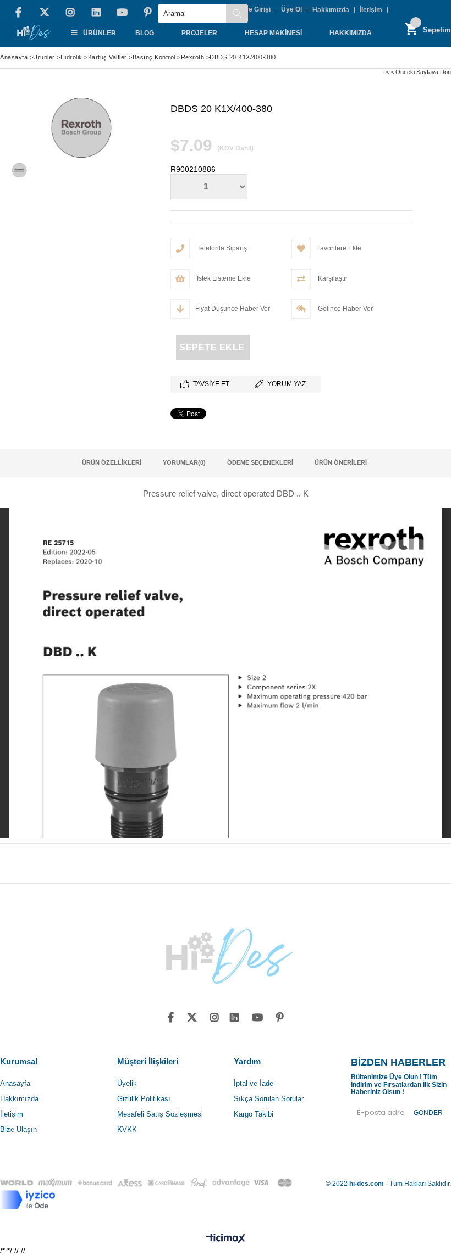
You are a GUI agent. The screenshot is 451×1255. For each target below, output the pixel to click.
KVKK (127, 1129)
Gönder (428, 1113)
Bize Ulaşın (18, 1129)
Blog (144, 33)
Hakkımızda (330, 10)
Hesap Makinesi (273, 33)
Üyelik (127, 1083)
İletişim (371, 10)
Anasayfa (15, 1083)
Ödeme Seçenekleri (260, 462)
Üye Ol (291, 9)
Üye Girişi (255, 9)
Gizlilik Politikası (143, 1099)
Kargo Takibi (253, 1114)
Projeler (199, 33)
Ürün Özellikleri (111, 462)
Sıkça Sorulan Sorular (269, 1099)
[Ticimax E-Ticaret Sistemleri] (225, 1239)
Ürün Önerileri (341, 462)
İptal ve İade (253, 1083)
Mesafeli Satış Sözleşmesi (160, 1114)
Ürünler (99, 33)
